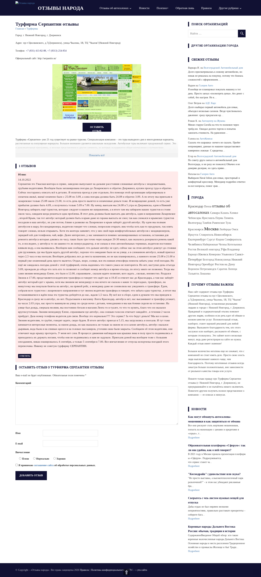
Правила (206, 8)
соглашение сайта (44, 465)
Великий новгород (208, 249)
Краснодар (195, 206)
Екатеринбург (197, 239)
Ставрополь (206, 234)
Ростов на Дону (225, 264)
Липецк (232, 268)
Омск (235, 229)
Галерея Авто (206, 85)
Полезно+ (162, 8)
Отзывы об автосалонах (114, 8)
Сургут (211, 239)
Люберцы (225, 229)
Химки (234, 212)
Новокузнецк (223, 259)
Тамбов (206, 222)
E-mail (19, 443)
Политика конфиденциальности (108, 570)
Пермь (219, 217)
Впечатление (22, 452)
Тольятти (193, 273)
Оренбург (208, 264)
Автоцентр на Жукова (213, 121)
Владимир (233, 249)
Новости (144, 8)
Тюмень (228, 217)
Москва (211, 228)
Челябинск (195, 244)
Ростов (192, 249)
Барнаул (193, 254)
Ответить (24, 356)
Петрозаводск (208, 268)
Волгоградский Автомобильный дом (223, 67)
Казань (225, 212)
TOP (256, 572)
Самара (215, 212)
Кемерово (215, 254)
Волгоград (195, 222)
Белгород (208, 259)
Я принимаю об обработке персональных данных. (57, 465)
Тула (228, 222)
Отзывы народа (60, 8)
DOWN (134, 572)
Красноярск (195, 229)
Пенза (207, 206)
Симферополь (233, 239)
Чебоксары (194, 217)
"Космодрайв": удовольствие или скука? (214, 474)
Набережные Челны (215, 244)
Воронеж (193, 268)
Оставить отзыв (97, 129)
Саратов (222, 268)
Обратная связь (185, 8)
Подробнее (194, 437)
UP (126, 572)
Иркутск (193, 234)
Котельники (234, 244)
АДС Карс (210, 103)
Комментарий (23, 383)
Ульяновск (227, 254)
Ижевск (203, 254)
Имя (18, 433)
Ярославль (208, 217)
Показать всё (97, 155)
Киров (220, 239)
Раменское (218, 222)
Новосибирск (223, 234)
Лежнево (205, 273)
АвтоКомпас (206, 138)
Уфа (224, 249)
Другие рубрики (229, 8)
